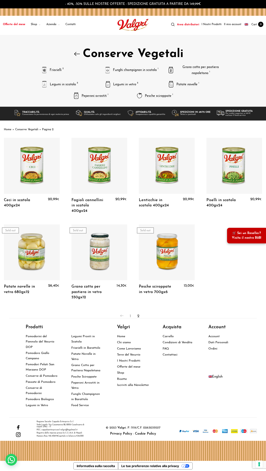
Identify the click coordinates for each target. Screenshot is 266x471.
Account (214, 336)
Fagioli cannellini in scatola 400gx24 (87, 205)
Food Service (80, 405)
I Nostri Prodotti (128, 360)
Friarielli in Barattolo (85, 348)
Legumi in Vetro (37, 405)
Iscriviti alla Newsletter (133, 385)
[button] (11, 460)
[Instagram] (18, 434)
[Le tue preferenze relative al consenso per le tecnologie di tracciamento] (259, 464)
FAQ (166, 348)
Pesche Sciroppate (84, 376)
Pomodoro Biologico (40, 399)
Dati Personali (218, 342)
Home (7, 129)
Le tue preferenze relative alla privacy (150, 466)
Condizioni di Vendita (177, 342)
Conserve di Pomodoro (41, 376)
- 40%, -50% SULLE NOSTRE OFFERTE (95, 4)
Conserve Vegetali (26, 129)
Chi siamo (124, 342)
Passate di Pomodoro (40, 382)
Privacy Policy (121, 434)
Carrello (168, 336)
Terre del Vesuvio (128, 354)
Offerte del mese (128, 366)
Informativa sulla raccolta (96, 466)
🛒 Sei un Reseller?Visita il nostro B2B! (246, 235)
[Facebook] (18, 427)
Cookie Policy (145, 434)
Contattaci (170, 354)
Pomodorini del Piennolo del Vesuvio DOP (40, 342)
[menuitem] (17, 24)
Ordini (212, 348)
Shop (120, 372)
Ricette (122, 379)
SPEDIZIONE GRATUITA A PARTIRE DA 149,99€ (164, 4)
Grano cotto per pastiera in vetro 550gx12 (86, 292)
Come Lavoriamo (129, 348)
